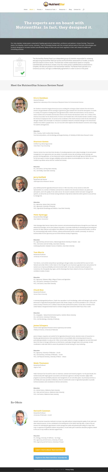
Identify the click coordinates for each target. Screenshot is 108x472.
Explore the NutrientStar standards (51, 457)
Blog (70, 9)
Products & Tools (50, 9)
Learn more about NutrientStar (49, 450)
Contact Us (77, 9)
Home (25, 9)
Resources (62, 9)
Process (39, 9)
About (31, 9)
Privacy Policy (70, 469)
